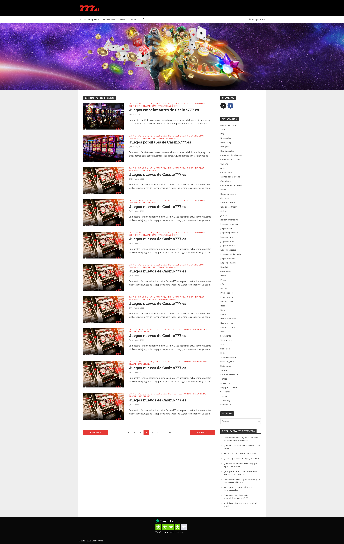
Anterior (96, 432)
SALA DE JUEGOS (91, 19)
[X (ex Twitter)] (223, 106)
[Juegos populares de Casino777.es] (103, 148)
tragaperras (149, 106)
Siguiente (202, 432)
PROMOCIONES (110, 19)
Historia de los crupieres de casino (240, 453)
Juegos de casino (162, 104)
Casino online (144, 104)
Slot (201, 104)
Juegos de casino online (185, 104)
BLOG (122, 19)
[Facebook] (230, 106)
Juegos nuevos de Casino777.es (157, 174)
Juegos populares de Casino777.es (160, 142)
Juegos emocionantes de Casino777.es (164, 109)
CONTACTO (133, 19)
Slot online (135, 106)
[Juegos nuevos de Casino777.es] (103, 180)
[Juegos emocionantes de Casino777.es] (103, 115)
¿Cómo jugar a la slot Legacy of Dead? (241, 458)
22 (170, 432)
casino (132, 104)
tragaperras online (168, 106)
